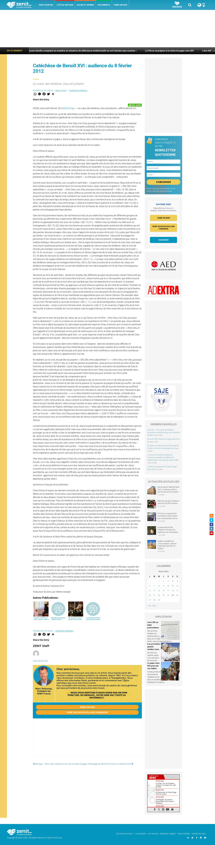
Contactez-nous (199, 833)
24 (168, 595)
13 (150, 591)
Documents (104, 5)
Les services (153, 833)
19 (177, 591)
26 (177, 595)
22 (159, 595)
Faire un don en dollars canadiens (87, 712)
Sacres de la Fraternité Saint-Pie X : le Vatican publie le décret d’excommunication (169, 489)
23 (163, 595)
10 (168, 586)
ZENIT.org (68, 108)
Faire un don (120, 5)
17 (168, 591)
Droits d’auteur (183, 833)
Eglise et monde (85, 5)
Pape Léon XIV (46, 5)
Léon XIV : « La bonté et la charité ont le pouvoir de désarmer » (174, 50)
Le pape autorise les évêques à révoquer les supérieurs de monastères (168, 529)
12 (177, 586)
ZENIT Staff (61, 91)
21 (154, 595)
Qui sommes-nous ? (125, 833)
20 (150, 595)
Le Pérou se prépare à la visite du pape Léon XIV (109, 50)
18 (173, 591)
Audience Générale (78, 91)
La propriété (140, 833)
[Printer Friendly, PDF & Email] (135, 105)
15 (159, 591)
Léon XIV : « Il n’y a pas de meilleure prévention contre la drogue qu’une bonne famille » (163, 432)
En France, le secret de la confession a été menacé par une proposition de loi (167, 516)
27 (150, 600)
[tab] (155, 777)
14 (154, 591)
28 (154, 600)
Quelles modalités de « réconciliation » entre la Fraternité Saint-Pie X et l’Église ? (167, 544)
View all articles (40, 660)
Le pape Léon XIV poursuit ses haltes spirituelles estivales (153, 668)
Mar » (154, 606)
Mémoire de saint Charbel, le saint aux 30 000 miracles (168, 502)
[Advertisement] (107, 28)
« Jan (149, 606)
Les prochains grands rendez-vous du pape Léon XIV (153, 649)
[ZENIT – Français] (21, 5)
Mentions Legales (168, 833)
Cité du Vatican (65, 5)
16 (163, 591)
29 (159, 600)
